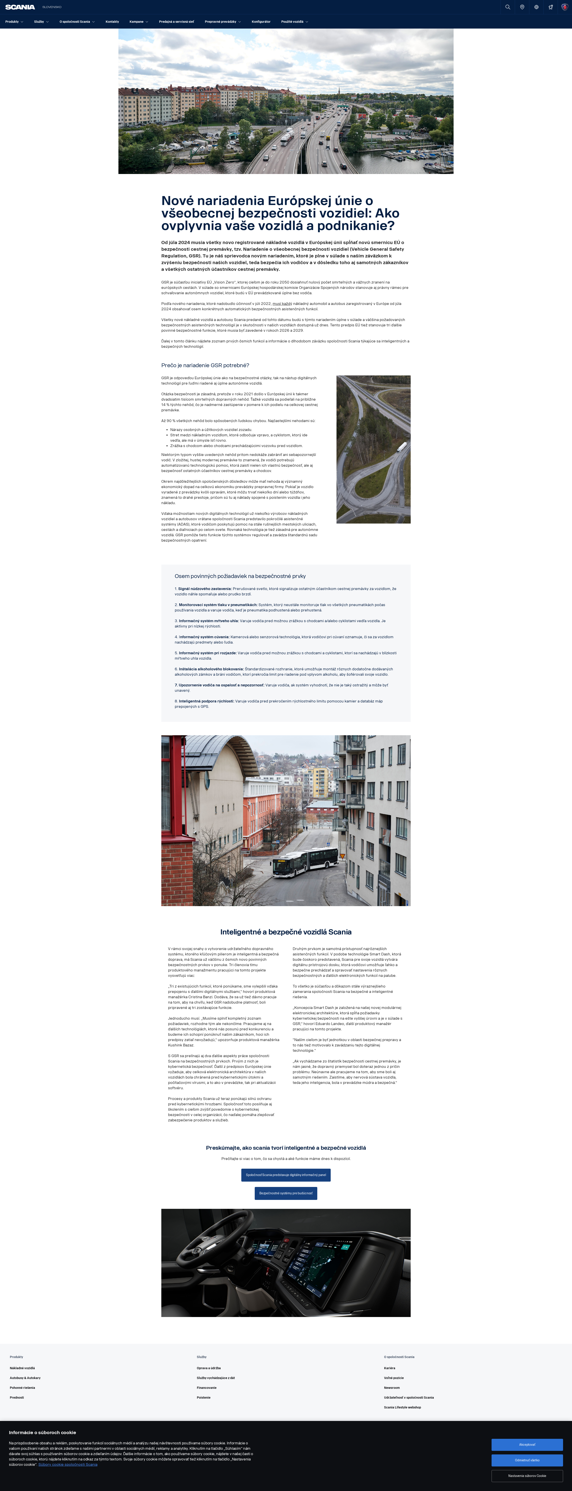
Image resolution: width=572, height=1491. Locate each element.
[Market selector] (536, 7)
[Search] (508, 7)
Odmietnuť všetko (527, 1460)
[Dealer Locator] (522, 7)
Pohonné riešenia (22, 1388)
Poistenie (203, 1398)
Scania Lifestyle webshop (402, 1407)
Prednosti (17, 1398)
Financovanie (207, 1388)
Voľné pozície (394, 1378)
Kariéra (389, 1368)
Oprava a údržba (209, 1368)
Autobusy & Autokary (25, 1378)
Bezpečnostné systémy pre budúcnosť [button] (286, 1193)
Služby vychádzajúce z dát (216, 1378)
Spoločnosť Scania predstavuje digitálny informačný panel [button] (286, 1175)
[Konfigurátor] (551, 7)
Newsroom (392, 1388)
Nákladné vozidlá (22, 1368)
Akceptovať (527, 1445)
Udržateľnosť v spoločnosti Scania (409, 1398)
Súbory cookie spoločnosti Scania (67, 1464)
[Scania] (20, 7)
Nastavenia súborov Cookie (527, 1476)
